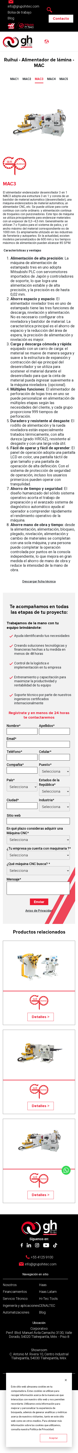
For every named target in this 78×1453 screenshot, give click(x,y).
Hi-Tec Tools (48, 1299)
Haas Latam (48, 1292)
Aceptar (53, 1437)
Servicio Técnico (15, 1299)
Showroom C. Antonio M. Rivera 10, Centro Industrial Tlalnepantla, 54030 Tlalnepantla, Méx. (39, 1354)
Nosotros (10, 1285)
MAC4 (51, 79)
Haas (43, 1285)
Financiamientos (15, 1292)
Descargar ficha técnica (39, 581)
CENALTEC (47, 1306)
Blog (11, 18)
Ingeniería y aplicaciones (21, 1306)
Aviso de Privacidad (39, 910)
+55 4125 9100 (42, 1257)
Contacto (61, 19)
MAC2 (27, 79)
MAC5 (63, 79)
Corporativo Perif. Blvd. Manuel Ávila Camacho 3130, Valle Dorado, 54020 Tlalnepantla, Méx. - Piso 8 (39, 1333)
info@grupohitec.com (40, 1264)
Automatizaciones (16, 1312)
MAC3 (39, 79)
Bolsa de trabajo (19, 12)
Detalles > (40, 1017)
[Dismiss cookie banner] (66, 1380)
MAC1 (14, 79)
